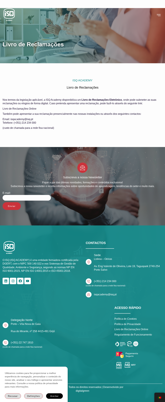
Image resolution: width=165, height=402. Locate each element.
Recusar (13, 396)
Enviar (11, 206)
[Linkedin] (6, 281)
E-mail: (7, 193)
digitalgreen (82, 390)
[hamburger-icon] (158, 15)
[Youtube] (27, 281)
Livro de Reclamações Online (19, 108)
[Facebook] (20, 281)
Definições (33, 396)
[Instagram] (13, 281)
